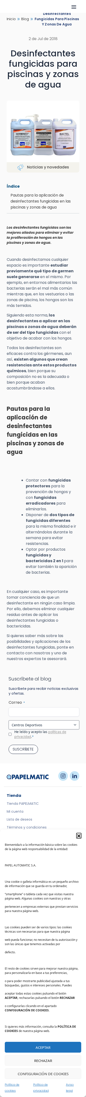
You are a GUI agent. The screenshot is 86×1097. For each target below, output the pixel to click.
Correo (17, 702)
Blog (25, 19)
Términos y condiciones (27, 827)
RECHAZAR (43, 1060)
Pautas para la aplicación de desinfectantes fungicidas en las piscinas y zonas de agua (41, 201)
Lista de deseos (19, 819)
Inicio (11, 19)
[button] (78, 835)
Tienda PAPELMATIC (23, 803)
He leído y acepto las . (40, 734)
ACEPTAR (43, 1047)
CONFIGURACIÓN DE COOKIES (43, 1073)
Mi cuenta (15, 811)
